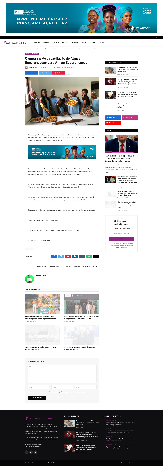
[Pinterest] (18, 149)
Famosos (46, 42)
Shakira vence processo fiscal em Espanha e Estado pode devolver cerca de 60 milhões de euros (127, 204)
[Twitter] (18, 139)
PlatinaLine (36, 42)
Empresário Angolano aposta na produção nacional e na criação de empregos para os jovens (122, 432)
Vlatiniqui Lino (110, 420)
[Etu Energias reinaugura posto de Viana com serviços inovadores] (81, 335)
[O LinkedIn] (18, 144)
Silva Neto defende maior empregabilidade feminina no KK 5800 (127, 105)
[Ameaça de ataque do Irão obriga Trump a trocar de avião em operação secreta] (110, 193)
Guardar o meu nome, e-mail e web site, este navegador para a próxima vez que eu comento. (57, 392)
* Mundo (108, 152)
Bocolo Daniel (110, 444)
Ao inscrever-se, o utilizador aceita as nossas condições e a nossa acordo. (122, 245)
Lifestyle (75, 42)
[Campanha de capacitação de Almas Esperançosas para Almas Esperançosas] (62, 101)
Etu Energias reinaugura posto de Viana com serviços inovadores (80, 348)
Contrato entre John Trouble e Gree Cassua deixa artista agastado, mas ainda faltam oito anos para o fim (127, 82)
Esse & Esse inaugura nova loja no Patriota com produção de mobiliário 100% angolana (81, 318)
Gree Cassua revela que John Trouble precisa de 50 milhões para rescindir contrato (127, 94)
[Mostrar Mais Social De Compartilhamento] (68, 73)
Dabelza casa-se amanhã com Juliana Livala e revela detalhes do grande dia (127, 69)
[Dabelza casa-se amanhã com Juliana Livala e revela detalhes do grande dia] (110, 70)
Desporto (84, 42)
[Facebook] (18, 135)
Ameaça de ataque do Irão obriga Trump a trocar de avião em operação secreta (127, 193)
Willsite (136, 463)
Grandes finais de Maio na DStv (48, 266)
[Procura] (159, 43)
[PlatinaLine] (15, 42)
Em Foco (65, 42)
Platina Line (47, 463)
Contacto (102, 42)
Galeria (93, 42)
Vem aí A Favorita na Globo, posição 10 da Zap (81, 266)
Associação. (29, 249)
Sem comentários (58, 67)
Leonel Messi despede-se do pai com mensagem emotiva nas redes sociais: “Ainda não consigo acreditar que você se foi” (127, 180)
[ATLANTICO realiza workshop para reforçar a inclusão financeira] (42, 335)
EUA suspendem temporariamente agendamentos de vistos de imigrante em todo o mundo (120, 158)
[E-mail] (18, 154)
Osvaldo (110, 164)
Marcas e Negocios (32, 53)
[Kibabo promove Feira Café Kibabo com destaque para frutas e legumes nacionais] (42, 304)
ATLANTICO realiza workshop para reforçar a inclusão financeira (41, 348)
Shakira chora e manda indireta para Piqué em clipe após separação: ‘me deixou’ (121, 424)
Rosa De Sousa (35, 67)
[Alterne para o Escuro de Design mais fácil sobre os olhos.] (156, 42)
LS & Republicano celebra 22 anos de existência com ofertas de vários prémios (121, 440)
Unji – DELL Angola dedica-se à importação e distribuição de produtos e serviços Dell (119, 448)
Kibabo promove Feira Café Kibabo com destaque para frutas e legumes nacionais (40, 318)
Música (56, 42)
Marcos (108, 436)
